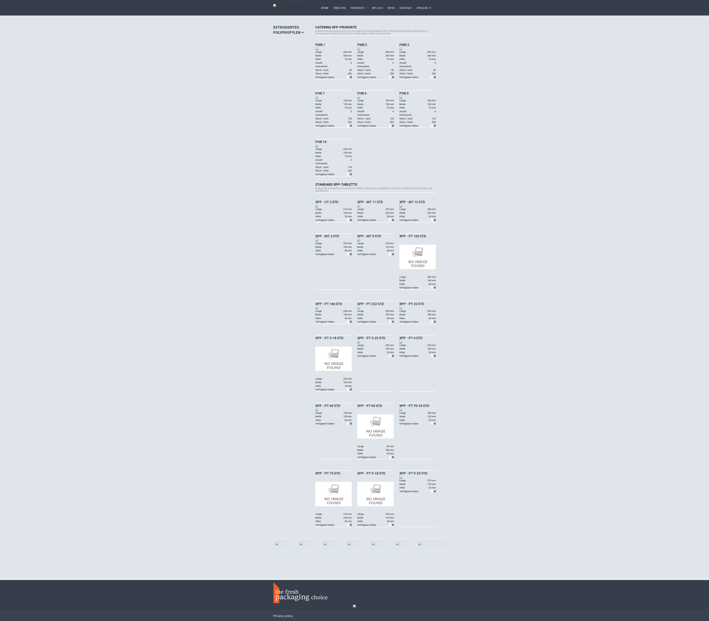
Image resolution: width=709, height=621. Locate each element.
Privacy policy (283, 616)
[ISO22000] (354, 543)
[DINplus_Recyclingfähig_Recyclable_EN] (432, 543)
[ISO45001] (379, 543)
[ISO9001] (306, 543)
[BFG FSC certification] (282, 543)
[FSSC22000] (403, 543)
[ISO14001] (330, 543)
